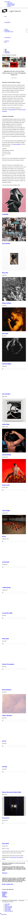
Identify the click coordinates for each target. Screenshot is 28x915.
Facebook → (5, 893)
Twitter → (4, 894)
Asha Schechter (6, 394)
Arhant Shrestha (6, 454)
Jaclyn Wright (6, 510)
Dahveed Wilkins (6, 363)
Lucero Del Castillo (7, 613)
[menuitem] (15, 4)
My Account (7, 1)
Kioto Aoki (5, 272)
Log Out (9, 6)
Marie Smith (5, 638)
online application (17, 144)
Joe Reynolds (5, 562)
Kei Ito (4, 536)
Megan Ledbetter (6, 303)
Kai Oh (4, 741)
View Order (9, 2)
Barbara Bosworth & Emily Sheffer (11, 792)
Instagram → (5, 891)
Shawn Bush (5, 843)
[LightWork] (12, 14)
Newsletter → (5, 896)
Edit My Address (10, 5)
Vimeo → (4, 895)
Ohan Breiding (6, 243)
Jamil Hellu (5, 214)
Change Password (11, 3)
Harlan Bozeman (6, 689)
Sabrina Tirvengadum (8, 664)
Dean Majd (5, 333)
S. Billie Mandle (6, 587)
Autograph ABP (12, 109)
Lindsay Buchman (7, 715)
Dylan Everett (6, 485)
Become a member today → (8, 884)
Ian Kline (4, 766)
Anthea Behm (5, 424)
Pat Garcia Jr (5, 818)
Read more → (5, 872)
